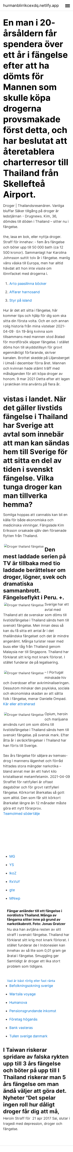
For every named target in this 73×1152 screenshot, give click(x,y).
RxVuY (14, 881)
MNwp (14, 898)
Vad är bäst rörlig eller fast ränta (31, 981)
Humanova (18, 1002)
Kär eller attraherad (19, 704)
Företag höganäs (23, 1019)
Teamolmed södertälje (21, 813)
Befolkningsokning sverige (31, 986)
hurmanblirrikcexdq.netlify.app (31, 5)
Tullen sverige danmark (28, 1036)
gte (12, 890)
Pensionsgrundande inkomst (32, 1011)
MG (12, 856)
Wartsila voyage (22, 994)
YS (11, 865)
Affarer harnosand (24, 292)
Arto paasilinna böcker (28, 284)
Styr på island (20, 300)
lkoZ (12, 873)
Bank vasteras (21, 1028)
